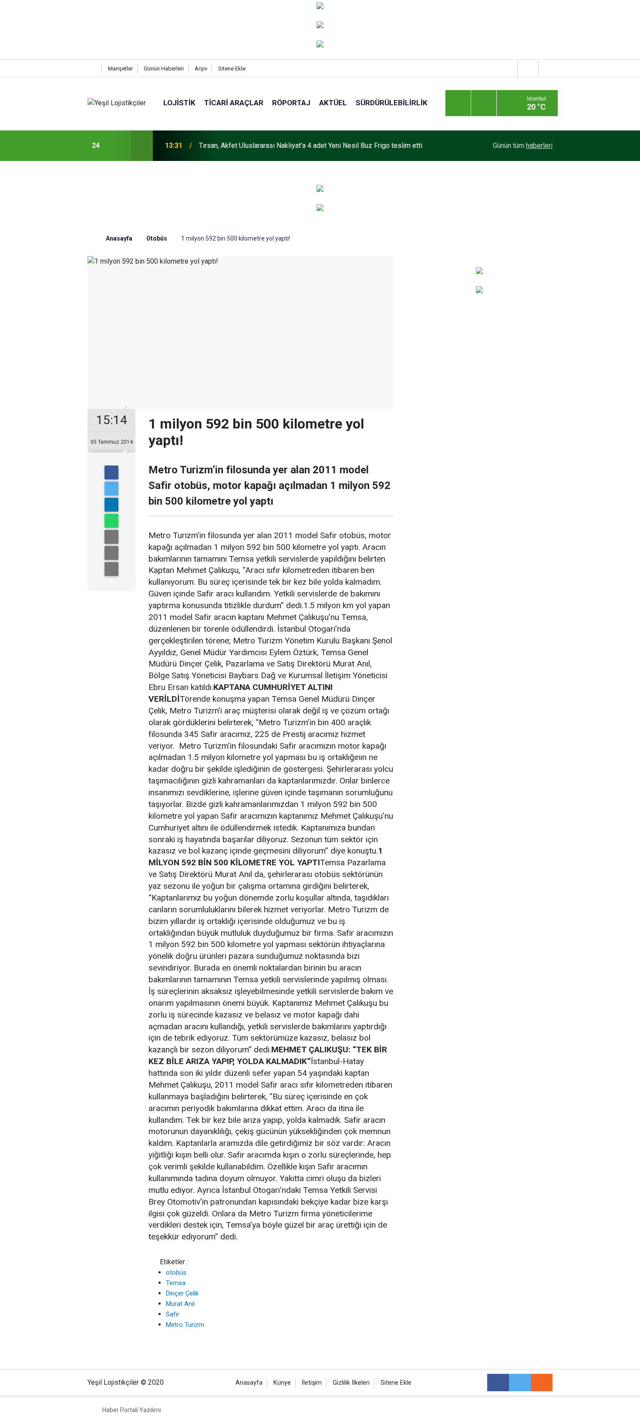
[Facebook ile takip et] (498, 1382)
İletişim (312, 1382)
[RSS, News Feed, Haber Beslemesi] (541, 1382)
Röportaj (291, 102)
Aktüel (333, 102)
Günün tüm (522, 145)
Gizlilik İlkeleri (351, 1382)
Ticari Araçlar (233, 102)
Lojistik (179, 102)
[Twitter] (111, 489)
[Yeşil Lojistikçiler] (117, 103)
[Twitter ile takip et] (520, 1382)
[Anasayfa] (92, 68)
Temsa (175, 1283)
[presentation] (119, 146)
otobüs (176, 1272)
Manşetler (120, 68)
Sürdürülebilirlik (392, 102)
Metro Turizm (185, 1325)
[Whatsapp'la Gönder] (111, 521)
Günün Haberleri (164, 68)
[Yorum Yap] (111, 569)
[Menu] (458, 103)
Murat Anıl (180, 1304)
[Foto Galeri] (547, 68)
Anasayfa (249, 1382)
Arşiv (201, 68)
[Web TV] (527, 68)
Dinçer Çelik (182, 1293)
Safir (172, 1314)
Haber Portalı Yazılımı (131, 1409)
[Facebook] (111, 472)
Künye (282, 1382)
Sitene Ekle (232, 68)
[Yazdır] (111, 553)
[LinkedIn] (111, 505)
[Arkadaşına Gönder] (111, 537)
